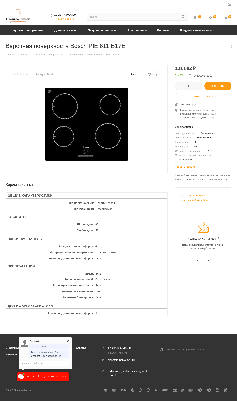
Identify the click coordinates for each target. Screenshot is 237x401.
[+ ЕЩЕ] (225, 30)
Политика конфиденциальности (185, 350)
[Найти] (183, 17)
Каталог (81, 347)
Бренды (11, 354)
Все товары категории (193, 195)
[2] (17, 74)
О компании (14, 347)
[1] (14, 74)
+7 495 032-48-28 (65, 15)
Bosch (134, 74)
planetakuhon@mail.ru (121, 360)
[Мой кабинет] (229, 5)
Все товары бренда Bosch (195, 200)
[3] (20, 74)
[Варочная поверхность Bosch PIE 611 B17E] (86, 124)
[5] (26, 74)
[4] (23, 74)
